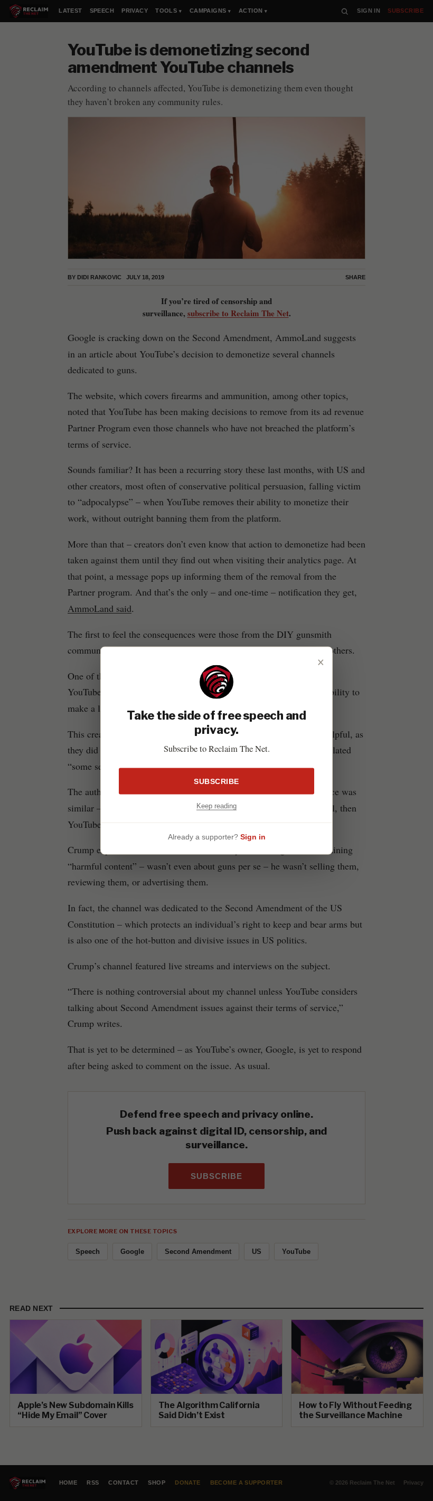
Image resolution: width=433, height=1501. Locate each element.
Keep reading (216, 805)
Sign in (253, 837)
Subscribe (216, 781)
